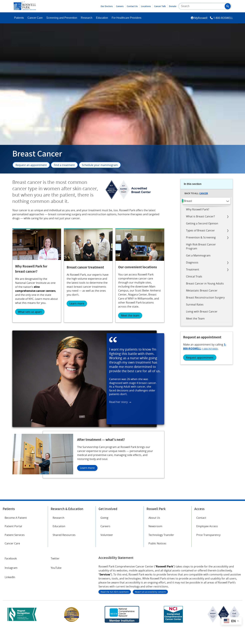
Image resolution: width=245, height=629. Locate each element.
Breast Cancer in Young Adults (205, 283)
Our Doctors (107, 6)
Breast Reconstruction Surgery (205, 297)
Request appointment (200, 357)
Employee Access (207, 526)
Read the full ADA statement (115, 591)
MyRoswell (200, 18)
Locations (146, 6)
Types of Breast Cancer (200, 230)
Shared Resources (64, 535)
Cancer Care (35, 17)
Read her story (118, 402)
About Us (154, 518)
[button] (228, 6)
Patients (19, 17)
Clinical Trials (194, 276)
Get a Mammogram (198, 255)
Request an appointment (31, 165)
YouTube (56, 568)
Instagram (11, 568)
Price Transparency (208, 535)
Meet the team (130, 315)
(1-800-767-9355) (210, 348)
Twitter (55, 558)
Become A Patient (16, 518)
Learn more (77, 303)
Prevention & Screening (201, 237)
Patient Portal (13, 526)
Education (102, 17)
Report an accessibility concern (150, 591)
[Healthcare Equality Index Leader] (71, 621)
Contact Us (132, 6)
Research (86, 17)
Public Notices (157, 543)
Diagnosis (192, 262)
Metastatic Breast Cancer (202, 290)
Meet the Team (195, 318)
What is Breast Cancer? (200, 216)
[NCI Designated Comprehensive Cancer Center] (173, 621)
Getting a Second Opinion (202, 223)
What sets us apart (30, 312)
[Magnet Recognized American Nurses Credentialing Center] (22, 621)
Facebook (11, 558)
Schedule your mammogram (100, 165)
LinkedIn (10, 577)
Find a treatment (64, 165)
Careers (120, 6)
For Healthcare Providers (126, 17)
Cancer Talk (160, 6)
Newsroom (155, 526)
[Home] (25, 9)
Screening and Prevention (61, 17)
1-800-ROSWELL (223, 18)
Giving (104, 518)
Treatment (192, 269)
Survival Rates (195, 304)
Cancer (203, 193)
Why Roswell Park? (197, 209)
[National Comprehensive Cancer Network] (122, 621)
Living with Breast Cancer (202, 311)
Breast (188, 201)
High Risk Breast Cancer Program (201, 246)
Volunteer (106, 535)
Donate (172, 6)
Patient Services (15, 535)
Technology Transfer (161, 535)
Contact (201, 518)
